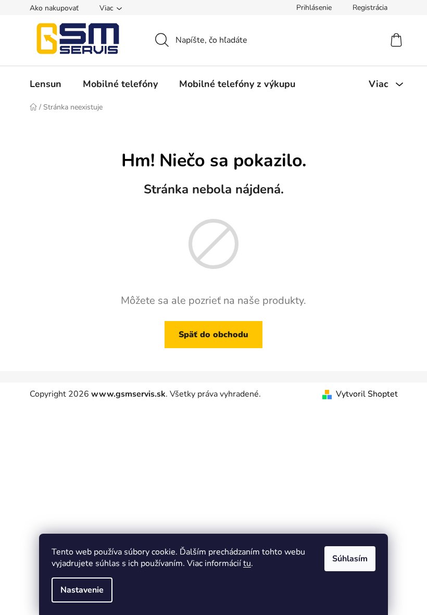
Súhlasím (350, 558)
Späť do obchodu (213, 334)
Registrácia (370, 8)
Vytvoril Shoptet (367, 394)
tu (247, 563)
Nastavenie (82, 590)
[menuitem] (45, 84)
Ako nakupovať (54, 8)
